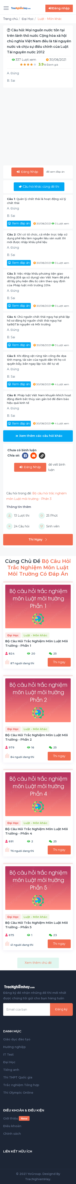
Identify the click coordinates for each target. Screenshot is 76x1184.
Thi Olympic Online (18, 1093)
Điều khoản (12, 1126)
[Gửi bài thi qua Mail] (34, 455)
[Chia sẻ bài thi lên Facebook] (26, 455)
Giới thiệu (15, 1118)
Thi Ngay (35, 539)
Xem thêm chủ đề (38, 963)
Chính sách (12, 1134)
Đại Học (9, 1062)
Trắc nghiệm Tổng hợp (21, 1085)
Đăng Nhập (29, 172)
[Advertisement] (38, 127)
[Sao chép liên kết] (42, 455)
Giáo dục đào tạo (16, 1039)
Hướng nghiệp (14, 1047)
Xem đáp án (21, 223)
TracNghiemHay (37, 1179)
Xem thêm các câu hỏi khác (40, 436)
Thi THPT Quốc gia (17, 1077)
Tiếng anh (11, 1070)
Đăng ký (61, 1009)
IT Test (8, 1054)
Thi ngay (59, 662)
